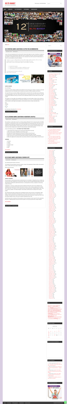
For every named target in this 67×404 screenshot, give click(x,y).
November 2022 (52, 195)
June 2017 (51, 266)
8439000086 (19, 109)
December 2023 (51, 184)
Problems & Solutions (52, 113)
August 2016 (51, 278)
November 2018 (52, 246)
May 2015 (50, 295)
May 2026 (50, 154)
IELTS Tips (50, 99)
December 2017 (51, 259)
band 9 (49, 306)
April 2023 (51, 191)
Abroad (49, 305)
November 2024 (52, 172)
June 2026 (51, 152)
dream (49, 307)
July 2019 (50, 237)
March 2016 (51, 284)
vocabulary (51, 318)
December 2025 (51, 159)
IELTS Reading (51, 96)
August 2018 (51, 250)
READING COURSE (52, 116)
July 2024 (50, 176)
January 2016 (51, 286)
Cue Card (50, 80)
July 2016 (50, 279)
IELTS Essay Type (14, 205)
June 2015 (51, 294)
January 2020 (51, 230)
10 (48, 332)
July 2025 (50, 165)
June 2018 (51, 252)
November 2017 (52, 260)
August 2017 (51, 264)
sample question (60, 314)
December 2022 (51, 193)
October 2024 (51, 173)
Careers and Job (34, 9)
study (60, 316)
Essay (51, 307)
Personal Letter (51, 112)
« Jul (48, 337)
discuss (59, 306)
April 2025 (51, 168)
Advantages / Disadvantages (54, 73)
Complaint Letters (52, 79)
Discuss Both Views (52, 84)
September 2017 (52, 262)
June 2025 (51, 166)
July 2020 (50, 224)
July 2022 (50, 198)
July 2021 (50, 212)
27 (54, 335)
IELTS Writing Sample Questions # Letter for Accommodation (21, 49)
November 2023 (52, 185)
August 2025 (51, 164)
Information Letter (52, 104)
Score (56, 315)
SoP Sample (51, 118)
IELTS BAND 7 (8, 201)
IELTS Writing (15, 111)
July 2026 (50, 151)
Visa (48, 318)
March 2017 (51, 269)
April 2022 (51, 202)
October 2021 (51, 209)
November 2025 (52, 161)
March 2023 (51, 192)
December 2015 (51, 287)
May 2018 (50, 253)
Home (5, 9)
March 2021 (51, 217)
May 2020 (50, 225)
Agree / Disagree (8, 205)
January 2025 (51, 170)
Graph (58, 307)
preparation (58, 313)
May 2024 (50, 178)
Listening (50, 313)
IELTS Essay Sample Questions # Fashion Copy (17, 157)
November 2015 (52, 288)
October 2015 (51, 289)
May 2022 (50, 200)
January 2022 (51, 205)
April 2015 (51, 296)
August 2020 (51, 223)
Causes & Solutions (52, 77)
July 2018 (50, 251)
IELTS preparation (18, 9)
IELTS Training (51, 100)
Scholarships (51, 117)
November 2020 (52, 221)
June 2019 (51, 238)
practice (55, 313)
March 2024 (51, 180)
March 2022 (51, 203)
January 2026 (51, 158)
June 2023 (51, 189)
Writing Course (51, 121)
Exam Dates (10, 9)
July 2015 (50, 293)
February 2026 (51, 157)
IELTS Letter (51, 91)
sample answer (55, 314)
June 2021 (51, 213)
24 (48, 335)
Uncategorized (51, 120)
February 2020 (51, 228)
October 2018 (51, 247)
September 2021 (52, 210)
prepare (49, 314)
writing (56, 318)
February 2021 (51, 218)
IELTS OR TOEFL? (52, 93)
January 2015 (51, 298)
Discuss (50, 83)
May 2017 (50, 267)
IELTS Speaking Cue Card (52, 311)
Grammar (50, 86)
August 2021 (51, 211)
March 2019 (51, 241)
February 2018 (51, 257)
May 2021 (50, 214)
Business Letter (51, 76)
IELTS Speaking (51, 97)
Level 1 (50, 106)
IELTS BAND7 (10, 3)
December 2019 (51, 231)
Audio (57, 305)
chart (51, 306)
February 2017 (51, 271)
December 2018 (51, 245)
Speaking (51, 316)
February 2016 (51, 285)
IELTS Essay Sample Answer (56, 309)
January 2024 (51, 183)
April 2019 (51, 240)
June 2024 (51, 177)
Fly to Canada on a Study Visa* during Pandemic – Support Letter (55, 367)
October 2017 (51, 261)
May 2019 (50, 239)
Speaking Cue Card (57, 316)
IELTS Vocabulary (52, 101)
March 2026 (51, 156)
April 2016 (51, 282)
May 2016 (50, 281)
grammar (55, 307)
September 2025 (52, 163)
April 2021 (51, 216)
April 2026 (51, 155)
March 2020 (51, 227)
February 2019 (51, 243)
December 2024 (51, 171)
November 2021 (52, 207)
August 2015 (51, 292)
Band (59, 305)
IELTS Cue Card (54, 308)
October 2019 (51, 233)
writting (59, 318)
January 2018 (51, 258)
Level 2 (50, 107)
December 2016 (51, 273)
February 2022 (51, 204)
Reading (51, 314)
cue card (55, 306)
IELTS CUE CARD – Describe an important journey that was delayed (55, 371)
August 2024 (51, 175)
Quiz (50, 114)
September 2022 (52, 196)
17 (48, 333)
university (60, 317)
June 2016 (51, 280)
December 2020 (51, 220)
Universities (57, 317)
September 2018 (52, 248)
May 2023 (50, 190)
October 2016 (51, 275)
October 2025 (51, 162)
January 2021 (51, 219)
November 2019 (52, 232)
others (50, 111)
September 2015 (52, 291)
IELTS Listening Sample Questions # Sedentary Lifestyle (20, 117)
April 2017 (51, 268)
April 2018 (51, 254)
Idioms (50, 87)
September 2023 (52, 186)
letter (56, 312)
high (59, 307)
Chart (50, 78)
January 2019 (51, 244)
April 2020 (51, 226)
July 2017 (50, 265)
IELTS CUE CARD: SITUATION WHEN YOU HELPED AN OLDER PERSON (54, 374)
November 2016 (52, 274)
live (53, 313)
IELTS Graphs (51, 90)
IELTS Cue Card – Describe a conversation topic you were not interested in (55, 364)
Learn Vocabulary (52, 105)
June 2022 (51, 199)
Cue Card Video (51, 82)
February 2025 (51, 169)
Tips (55, 317)
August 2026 (51, 150)
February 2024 (51, 182)
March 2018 (51, 255)
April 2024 (51, 179)
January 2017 (51, 272)
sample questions (51, 315)
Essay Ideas (51, 85)
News (50, 110)
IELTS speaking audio (52, 98)
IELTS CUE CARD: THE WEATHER (54, 136)
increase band (52, 312)
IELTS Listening (8, 152)
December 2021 (51, 206)
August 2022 (51, 197)
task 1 (53, 317)
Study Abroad (26, 9)
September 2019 (52, 234)
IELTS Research (15, 51)
